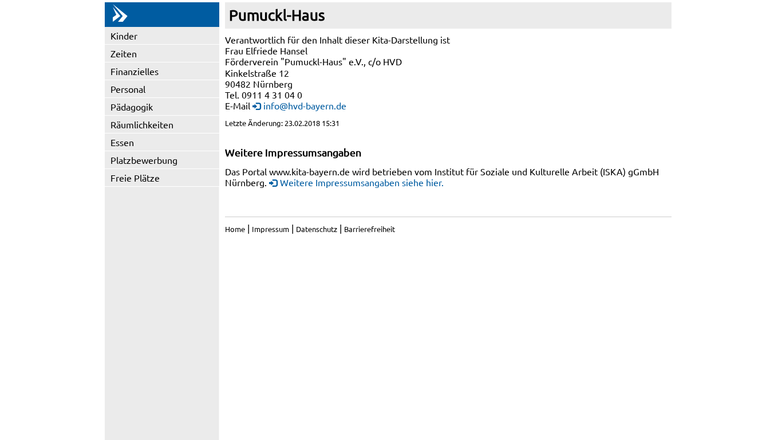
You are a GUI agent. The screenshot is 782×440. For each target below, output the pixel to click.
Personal (127, 89)
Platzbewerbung (143, 160)
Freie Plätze (135, 177)
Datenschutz (316, 229)
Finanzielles (134, 71)
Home (235, 229)
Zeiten (123, 53)
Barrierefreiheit (369, 229)
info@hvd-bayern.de (304, 105)
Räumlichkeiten (141, 124)
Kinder (123, 35)
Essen (122, 142)
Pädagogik (131, 106)
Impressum (270, 229)
